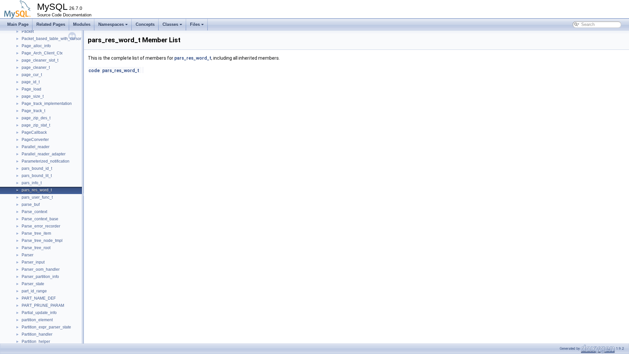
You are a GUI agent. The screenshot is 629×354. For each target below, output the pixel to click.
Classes (170, 24)
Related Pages (50, 24)
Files (195, 24)
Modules (81, 24)
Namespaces (111, 24)
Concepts (145, 24)
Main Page (18, 24)
